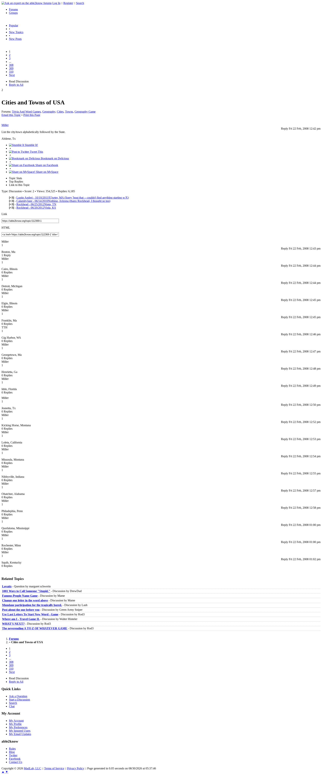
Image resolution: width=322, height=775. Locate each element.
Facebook (14, 758)
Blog (12, 752)
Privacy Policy (75, 768)
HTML (5, 227)
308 (11, 65)
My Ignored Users (19, 730)
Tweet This (36, 151)
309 (11, 68)
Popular (13, 25)
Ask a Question (18, 696)
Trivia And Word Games (26, 111)
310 (11, 71)
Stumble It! (31, 145)
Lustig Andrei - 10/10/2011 (72, 197)
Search (80, 3)
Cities (60, 111)
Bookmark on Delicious (54, 158)
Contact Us (15, 762)
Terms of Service (54, 768)
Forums (13, 9)
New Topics (16, 32)
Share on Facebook (46, 165)
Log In (56, 3)
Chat (12, 706)
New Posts (15, 38)
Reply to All (16, 84)
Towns (69, 111)
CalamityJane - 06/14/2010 (63, 201)
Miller (5, 125)
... (10, 61)
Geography (48, 111)
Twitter (13, 755)
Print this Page (31, 115)
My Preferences (18, 727)
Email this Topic (11, 115)
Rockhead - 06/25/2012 (36, 204)
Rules (12, 748)
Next (12, 75)
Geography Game (85, 111)
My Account (16, 720)
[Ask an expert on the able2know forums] (26, 3)
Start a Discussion (19, 699)
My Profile (15, 724)
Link (4, 214)
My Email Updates (20, 734)
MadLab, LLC (32, 768)
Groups (13, 12)
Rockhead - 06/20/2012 (36, 207)
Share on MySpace (46, 171)
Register (68, 3)
